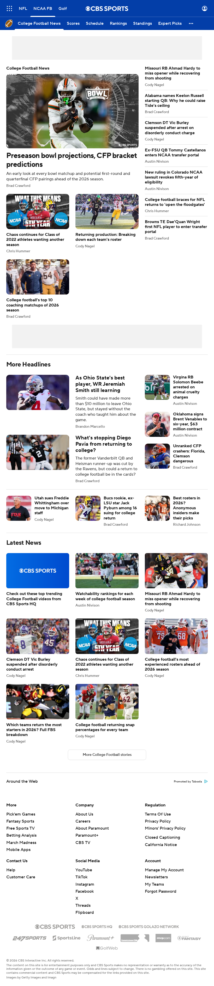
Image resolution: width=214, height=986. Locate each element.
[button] (9, 8)
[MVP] (163, 942)
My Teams (154, 890)
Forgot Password (160, 897)
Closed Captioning (162, 843)
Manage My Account (164, 876)
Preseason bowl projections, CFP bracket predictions (72, 127)
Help (10, 876)
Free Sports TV (20, 834)
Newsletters (156, 883)
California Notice (161, 851)
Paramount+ (86, 841)
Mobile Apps (18, 856)
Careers (82, 827)
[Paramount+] (100, 943)
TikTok (81, 883)
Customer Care (20, 883)
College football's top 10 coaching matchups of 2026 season (37, 289)
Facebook (84, 897)
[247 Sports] (29, 943)
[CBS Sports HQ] (96, 932)
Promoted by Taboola (188, 788)
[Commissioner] (135, 942)
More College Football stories (107, 761)
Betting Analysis (21, 841)
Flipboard (84, 918)
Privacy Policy (158, 827)
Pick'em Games (20, 820)
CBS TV (82, 849)
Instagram (84, 890)
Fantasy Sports (20, 827)
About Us (84, 820)
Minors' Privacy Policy (165, 834)
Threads (83, 911)
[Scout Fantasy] (189, 944)
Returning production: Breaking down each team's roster (106, 221)
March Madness (21, 849)
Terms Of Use (158, 820)
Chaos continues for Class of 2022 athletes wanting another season (37, 223)
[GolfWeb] (107, 954)
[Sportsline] (67, 943)
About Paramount (92, 834)
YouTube (83, 876)
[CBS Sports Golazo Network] (148, 932)
